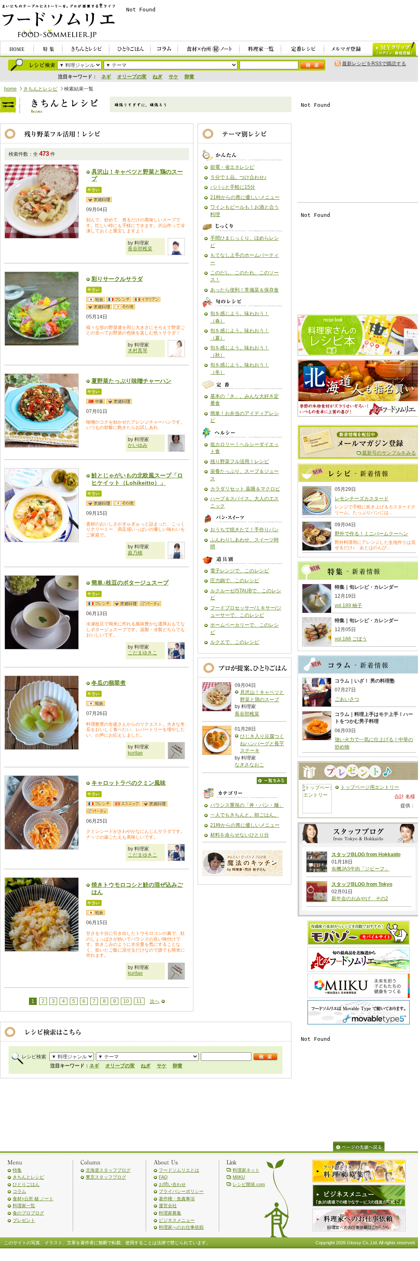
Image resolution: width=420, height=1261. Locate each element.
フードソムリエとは (179, 1170)
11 (139, 1001)
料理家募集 (170, 1212)
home (10, 89)
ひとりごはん (26, 1184)
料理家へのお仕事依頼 (181, 1227)
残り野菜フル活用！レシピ (239, 461)
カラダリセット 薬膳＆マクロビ (245, 489)
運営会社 (168, 1205)
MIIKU (239, 1177)
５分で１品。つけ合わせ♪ (238, 177)
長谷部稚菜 (140, 249)
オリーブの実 (132, 77)
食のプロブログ (28, 1212)
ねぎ (157, 77)
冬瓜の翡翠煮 (108, 683)
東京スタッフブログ (106, 1177)
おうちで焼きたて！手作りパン (244, 529)
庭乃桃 (135, 553)
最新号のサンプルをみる (389, 453)
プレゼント (24, 1220)
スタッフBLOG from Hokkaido (365, 854)
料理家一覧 (24, 1205)
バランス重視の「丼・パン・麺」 (247, 805)
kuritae (135, 753)
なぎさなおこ (249, 765)
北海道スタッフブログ (108, 1170)
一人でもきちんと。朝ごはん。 (244, 815)
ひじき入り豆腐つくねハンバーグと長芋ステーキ (262, 743)
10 (126, 1001)
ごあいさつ (347, 699)
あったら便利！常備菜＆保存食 (244, 290)
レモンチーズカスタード (362, 498)
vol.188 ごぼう (351, 639)
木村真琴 (137, 350)
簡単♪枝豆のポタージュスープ (130, 582)
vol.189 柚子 (348, 605)
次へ (155, 1001)
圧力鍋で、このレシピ (234, 580)
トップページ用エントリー (369, 787)
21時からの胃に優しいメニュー (245, 197)
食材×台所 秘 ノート (33, 1198)
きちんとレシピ (40, 89)
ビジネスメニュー (177, 1220)
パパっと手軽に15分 (232, 187)
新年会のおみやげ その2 (359, 898)
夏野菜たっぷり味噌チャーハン (131, 381)
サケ (173, 77)
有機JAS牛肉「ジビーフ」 (360, 869)
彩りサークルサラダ (117, 279)
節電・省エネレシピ (232, 167)
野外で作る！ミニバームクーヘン (371, 534)
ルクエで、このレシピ (234, 642)
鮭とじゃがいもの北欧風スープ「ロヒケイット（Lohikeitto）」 (137, 479)
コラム (19, 1191)
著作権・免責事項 (177, 1198)
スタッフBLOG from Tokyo (361, 884)
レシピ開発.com (249, 1184)
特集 (17, 1170)
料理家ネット (246, 1170)
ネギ (106, 77)
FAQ (163, 1177)
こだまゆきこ (142, 653)
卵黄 (189, 77)
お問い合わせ (172, 1184)
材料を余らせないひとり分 (239, 835)
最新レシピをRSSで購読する (374, 63)
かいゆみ (137, 445)
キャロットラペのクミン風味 (128, 783)
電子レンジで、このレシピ (239, 571)
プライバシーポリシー (181, 1191)
